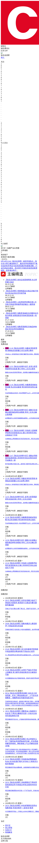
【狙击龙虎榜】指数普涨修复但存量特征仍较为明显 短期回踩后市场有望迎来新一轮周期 (21, 315)
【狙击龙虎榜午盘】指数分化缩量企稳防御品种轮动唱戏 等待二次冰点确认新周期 (21, 412)
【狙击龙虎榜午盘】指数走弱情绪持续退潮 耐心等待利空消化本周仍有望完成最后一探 (21, 458)
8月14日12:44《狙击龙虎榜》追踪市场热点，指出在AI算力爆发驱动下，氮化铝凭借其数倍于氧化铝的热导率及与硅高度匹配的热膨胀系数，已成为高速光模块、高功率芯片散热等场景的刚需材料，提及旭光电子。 (19, 265)
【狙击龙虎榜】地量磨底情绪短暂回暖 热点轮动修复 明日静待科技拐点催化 (21, 387)
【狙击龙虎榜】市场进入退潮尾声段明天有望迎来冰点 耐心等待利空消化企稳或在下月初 (21, 433)
